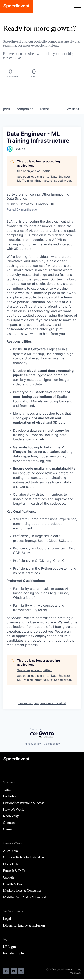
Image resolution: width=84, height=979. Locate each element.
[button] (77, 6)
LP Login (9, 947)
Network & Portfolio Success (23, 803)
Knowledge (11, 816)
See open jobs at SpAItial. (34, 171)
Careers (8, 829)
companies (24, 109)
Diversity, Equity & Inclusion (24, 925)
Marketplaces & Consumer (22, 890)
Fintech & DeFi (14, 871)
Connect (9, 823)
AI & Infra (10, 851)
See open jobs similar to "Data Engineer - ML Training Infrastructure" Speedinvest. (44, 178)
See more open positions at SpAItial (42, 703)
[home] (16, 6)
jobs (6, 109)
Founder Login (13, 953)
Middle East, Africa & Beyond (24, 897)
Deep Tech (10, 864)
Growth (8, 877)
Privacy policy (32, 743)
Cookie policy (52, 743)
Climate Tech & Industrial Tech (25, 857)
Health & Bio (12, 884)
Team (7, 789)
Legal (7, 919)
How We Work (13, 809)
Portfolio (9, 796)
